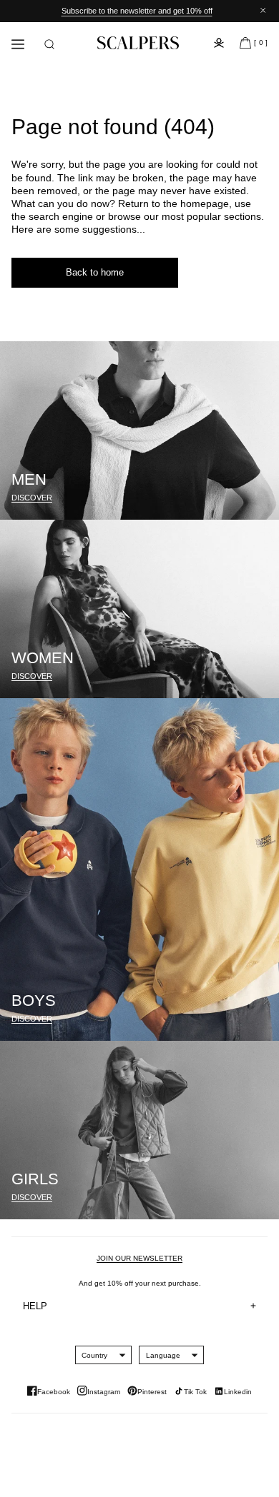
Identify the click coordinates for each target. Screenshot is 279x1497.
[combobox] (94, 1355)
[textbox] (94, 1355)
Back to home (95, 272)
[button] (49, 44)
